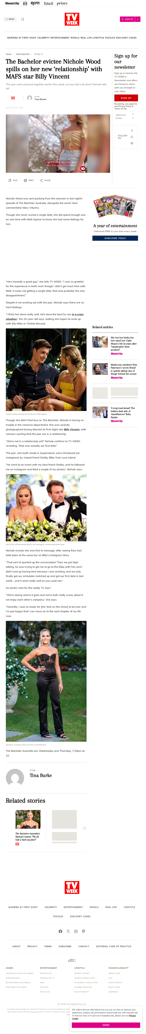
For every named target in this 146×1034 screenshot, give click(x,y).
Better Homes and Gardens (18, 983)
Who (42, 983)
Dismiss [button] (106, 1025)
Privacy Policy (124, 106)
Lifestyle (98, 38)
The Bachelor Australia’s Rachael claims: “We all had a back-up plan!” (28, 836)
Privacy (32, 946)
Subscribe (65, 946)
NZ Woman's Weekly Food (86, 983)
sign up (126, 97)
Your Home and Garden (16, 987)
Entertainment (60, 38)
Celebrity (43, 38)
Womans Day (46, 973)
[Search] (23, 19)
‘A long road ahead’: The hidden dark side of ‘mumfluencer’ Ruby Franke (123, 413)
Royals (75, 38)
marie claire (114, 973)
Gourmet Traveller (83, 987)
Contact (84, 946)
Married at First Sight (21, 38)
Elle (110, 978)
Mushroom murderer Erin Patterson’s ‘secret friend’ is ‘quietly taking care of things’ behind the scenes (124, 369)
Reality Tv (38, 54)
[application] (58, 143)
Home (8, 54)
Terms (48, 946)
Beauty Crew (114, 987)
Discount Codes (126, 38)
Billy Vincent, (72, 429)
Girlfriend (113, 992)
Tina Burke (40, 99)
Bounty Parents (81, 992)
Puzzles (110, 38)
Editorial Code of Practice (113, 946)
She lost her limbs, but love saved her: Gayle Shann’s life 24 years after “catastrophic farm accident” (124, 343)
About (16, 946)
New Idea (44, 987)
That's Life (45, 992)
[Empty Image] (100, 393)
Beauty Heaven (115, 983)
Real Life (86, 38)
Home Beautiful (13, 978)
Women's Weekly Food (84, 978)
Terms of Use (120, 108)
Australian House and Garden (20, 973)
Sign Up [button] (129, 19)
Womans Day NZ (47, 978)
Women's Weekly (81, 973)
